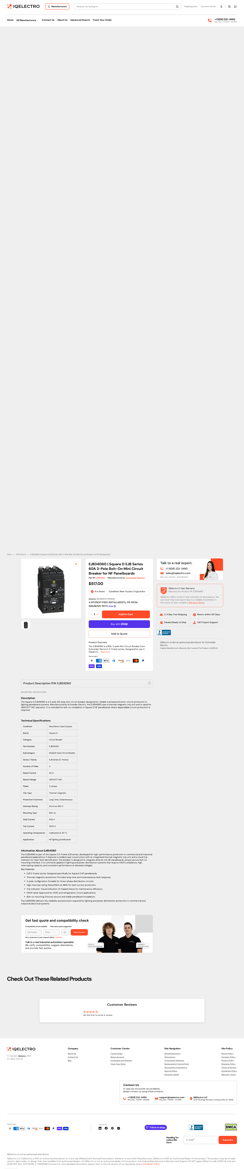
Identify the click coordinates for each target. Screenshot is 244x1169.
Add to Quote (119, 631)
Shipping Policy (228, 1064)
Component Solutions (174, 1060)
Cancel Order (117, 1054)
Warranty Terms (196, 600)
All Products (21, 552)
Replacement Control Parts (176, 1064)
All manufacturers (172, 1054)
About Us (72, 1054)
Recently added (171, 1074)
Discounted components (175, 1067)
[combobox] (127, 6)
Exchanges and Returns (121, 1060)
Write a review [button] (146, 1012)
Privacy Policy (227, 1060)
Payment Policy (228, 1057)
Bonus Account (117, 1057)
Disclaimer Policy (229, 1071)
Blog (70, 1060)
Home (9, 552)
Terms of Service (228, 1067)
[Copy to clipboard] (149, 681)
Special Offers (170, 1071)
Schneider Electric (135, 575)
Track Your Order (118, 1064)
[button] (221, 7)
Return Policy (227, 1054)
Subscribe (228, 1140)
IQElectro (22, 1056)
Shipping (92, 597)
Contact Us (73, 1057)
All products (169, 1057)
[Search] (177, 7)
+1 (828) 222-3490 (224, 19)
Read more (105, 650)
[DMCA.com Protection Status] (231, 1129)
